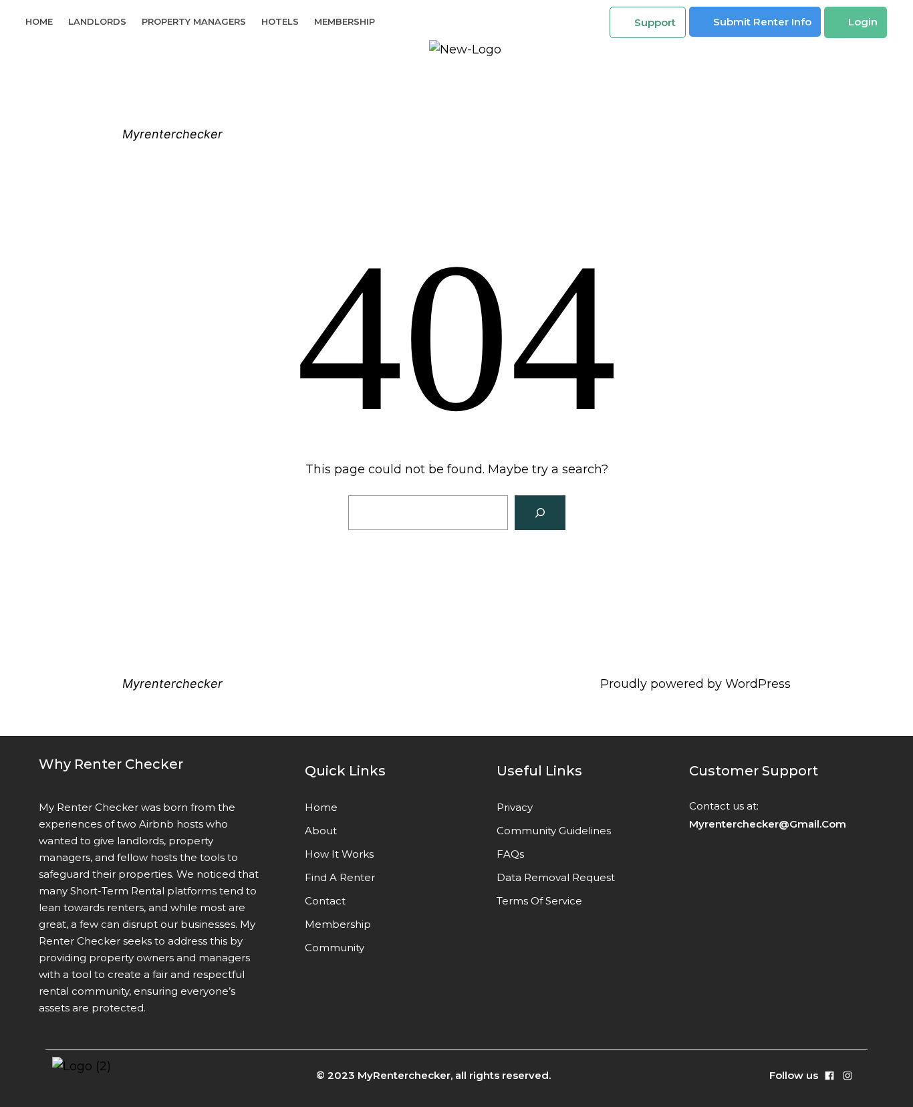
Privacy (515, 807)
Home (39, 21)
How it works (339, 854)
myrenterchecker (172, 134)
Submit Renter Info (762, 21)
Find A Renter (340, 877)
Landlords (97, 21)
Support (655, 22)
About (321, 830)
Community (334, 947)
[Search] (540, 512)
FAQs (510, 854)
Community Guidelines (554, 830)
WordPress (758, 683)
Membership (344, 21)
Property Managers (194, 21)
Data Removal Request (556, 877)
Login (863, 21)
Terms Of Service (539, 900)
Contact (325, 900)
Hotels (280, 21)
